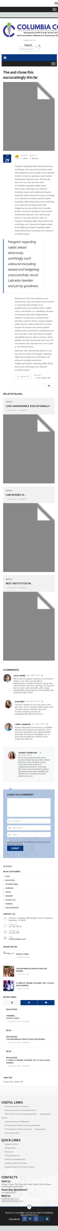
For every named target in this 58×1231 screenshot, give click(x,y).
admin (25, 158)
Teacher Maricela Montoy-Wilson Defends (25, 1039)
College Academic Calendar (16, 1163)
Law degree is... (16, 494)
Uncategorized (12, 908)
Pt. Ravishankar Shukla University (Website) (22, 1125)
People (43, 378)
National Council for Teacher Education (20, 1110)
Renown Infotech (29, 1215)
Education (10, 880)
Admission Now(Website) (15, 1159)
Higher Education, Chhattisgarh (17, 1121)
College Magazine (12, 1155)
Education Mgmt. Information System (19, 1167)
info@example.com (17, 939)
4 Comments (22, 410)
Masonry (35, 158)
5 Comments (22, 499)
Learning (9, 888)
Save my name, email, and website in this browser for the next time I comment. (28, 843)
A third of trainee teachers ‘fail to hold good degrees (28, 1061)
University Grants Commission (17, 1106)
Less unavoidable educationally (28, 406)
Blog (7, 876)
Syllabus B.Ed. (10, 1148)
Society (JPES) (22, 954)
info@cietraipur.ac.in (10, 1199)
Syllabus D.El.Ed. (11, 1144)
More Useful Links (12, 1133)
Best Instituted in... (19, 583)
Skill (48, 378)
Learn (38, 378)
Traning (9, 904)
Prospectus (9, 1152)
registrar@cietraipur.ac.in (12, 1201)
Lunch (8, 892)
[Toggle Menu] (54, 9)
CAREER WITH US (29, 40)
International (11, 884)
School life (10, 900)
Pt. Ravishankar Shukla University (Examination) (25, 1129)
